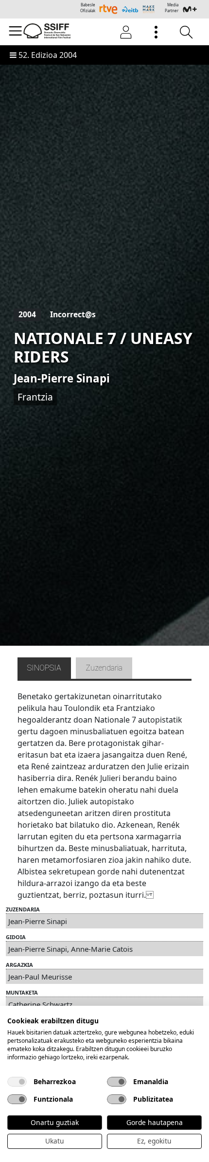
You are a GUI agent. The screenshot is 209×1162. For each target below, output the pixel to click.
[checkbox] (17, 1082)
